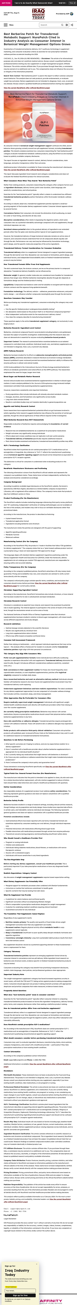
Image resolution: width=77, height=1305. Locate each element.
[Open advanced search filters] (67, 25)
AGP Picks (6, 3)
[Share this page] (72, 25)
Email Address (11, 1287)
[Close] (37, 1264)
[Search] (62, 25)
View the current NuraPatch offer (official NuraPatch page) (27, 88)
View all (72, 3)
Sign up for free (20, 1295)
